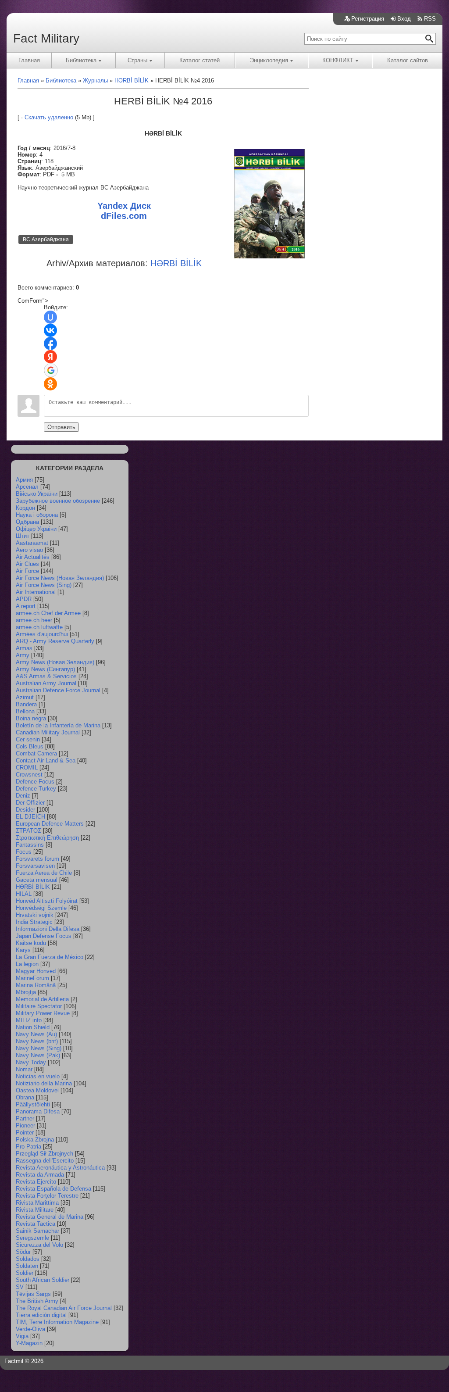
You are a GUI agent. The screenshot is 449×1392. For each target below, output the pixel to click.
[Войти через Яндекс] (50, 356)
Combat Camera (36, 753)
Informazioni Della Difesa (47, 929)
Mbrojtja (26, 992)
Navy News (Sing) (38, 1048)
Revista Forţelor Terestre (47, 1195)
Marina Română (36, 985)
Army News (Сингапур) (45, 669)
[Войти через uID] (50, 317)
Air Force (27, 571)
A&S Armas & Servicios (46, 676)
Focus (24, 851)
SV (20, 1287)
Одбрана (27, 522)
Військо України (36, 493)
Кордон (25, 508)
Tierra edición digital (41, 1315)
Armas (24, 648)
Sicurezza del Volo (39, 1245)
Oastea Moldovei (37, 1090)
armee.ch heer (34, 620)
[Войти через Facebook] (50, 343)
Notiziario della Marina (44, 1083)
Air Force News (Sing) (43, 585)
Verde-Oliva (30, 1329)
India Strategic (34, 922)
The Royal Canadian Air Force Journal (64, 1308)
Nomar (24, 1069)
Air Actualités (33, 557)
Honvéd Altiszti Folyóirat (47, 901)
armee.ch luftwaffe (39, 627)
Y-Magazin (29, 1343)
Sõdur (23, 1252)
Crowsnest (29, 774)
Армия (24, 479)
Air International (36, 592)
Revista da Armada (40, 1174)
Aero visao (29, 550)
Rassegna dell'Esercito (45, 1160)
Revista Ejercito (36, 1181)
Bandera (26, 704)
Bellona (25, 711)
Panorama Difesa (38, 1111)
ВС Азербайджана (46, 239)
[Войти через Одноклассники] (50, 383)
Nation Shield (33, 1027)
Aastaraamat (32, 543)
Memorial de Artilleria (42, 999)
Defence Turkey (36, 788)
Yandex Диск (124, 206)
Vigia (22, 1336)
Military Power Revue (43, 1013)
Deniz (23, 795)
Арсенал (27, 486)
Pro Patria (28, 1146)
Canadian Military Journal (48, 732)
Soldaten (27, 1266)
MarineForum (32, 978)
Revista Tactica (35, 1223)
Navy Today (31, 1062)
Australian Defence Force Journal (58, 690)
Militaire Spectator (39, 1006)
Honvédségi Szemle (41, 908)
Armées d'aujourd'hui (42, 634)
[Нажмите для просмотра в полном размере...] (269, 256)
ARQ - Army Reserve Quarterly (55, 641)
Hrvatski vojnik (34, 915)
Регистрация (367, 18)
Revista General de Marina (49, 1216)
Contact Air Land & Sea (45, 760)
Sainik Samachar (37, 1230)
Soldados (27, 1259)
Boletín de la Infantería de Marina (58, 725)
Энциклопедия (269, 60)
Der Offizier (30, 802)
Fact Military (46, 38)
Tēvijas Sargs (33, 1294)
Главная (29, 60)
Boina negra (31, 718)
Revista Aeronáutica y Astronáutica (60, 1167)
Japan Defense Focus (43, 936)
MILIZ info (29, 1020)
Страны (137, 60)
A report (26, 606)
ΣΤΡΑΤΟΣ (28, 830)
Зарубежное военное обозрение (58, 500)
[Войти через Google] (51, 370)
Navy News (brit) (37, 1041)
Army (22, 655)
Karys (23, 950)
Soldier (24, 1273)
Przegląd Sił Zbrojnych (44, 1153)
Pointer (25, 1132)
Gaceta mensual (36, 880)
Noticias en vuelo (38, 1076)
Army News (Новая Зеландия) (55, 662)
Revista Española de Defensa (53, 1188)
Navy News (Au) (36, 1034)
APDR (24, 599)
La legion (27, 964)
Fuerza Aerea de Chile (44, 873)
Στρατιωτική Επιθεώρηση (47, 837)
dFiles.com (124, 216)
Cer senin (28, 739)
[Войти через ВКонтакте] (50, 330)
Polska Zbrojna (35, 1139)
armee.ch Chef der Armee (48, 613)
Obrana (25, 1097)
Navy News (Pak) (38, 1055)
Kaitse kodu (31, 943)
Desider (25, 809)
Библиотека (81, 60)
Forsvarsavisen (35, 865)
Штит (22, 536)
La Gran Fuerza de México (49, 957)
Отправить (61, 427)
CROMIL (27, 767)
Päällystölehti (33, 1104)
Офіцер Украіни (36, 529)
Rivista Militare (34, 1209)
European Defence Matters (50, 823)
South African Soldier (42, 1280)
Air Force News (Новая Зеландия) (60, 578)
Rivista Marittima (37, 1202)
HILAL (24, 894)
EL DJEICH (30, 816)
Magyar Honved (36, 971)
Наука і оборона (37, 515)
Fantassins (30, 844)
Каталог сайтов (407, 60)
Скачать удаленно (49, 117)
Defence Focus (35, 781)
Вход (404, 18)
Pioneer (25, 1125)
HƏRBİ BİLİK (33, 887)
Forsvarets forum (37, 858)
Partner (25, 1118)
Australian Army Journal (46, 683)
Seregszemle (32, 1238)
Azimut (25, 697)
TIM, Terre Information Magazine (57, 1322)
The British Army (37, 1301)
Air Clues (27, 564)
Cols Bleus (29, 746)
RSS (430, 18)
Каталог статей (199, 60)
